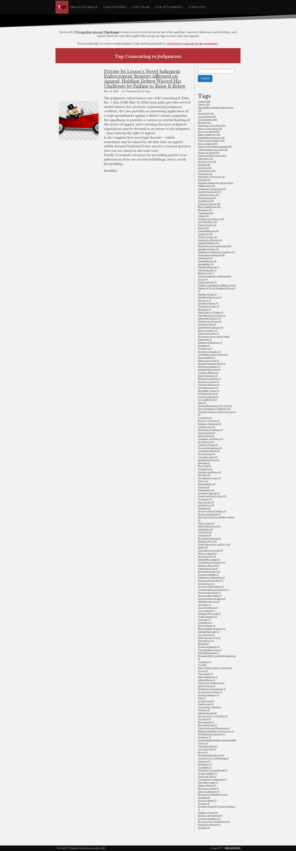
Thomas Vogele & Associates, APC (87, 848)
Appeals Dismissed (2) (209, 460)
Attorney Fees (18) (207, 161)
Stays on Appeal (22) (208, 143)
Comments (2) (205, 499)
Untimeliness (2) (206, 490)
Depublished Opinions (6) (210, 327)
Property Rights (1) (207, 800)
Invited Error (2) (206, 505)
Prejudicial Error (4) (208, 394)
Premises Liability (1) (208, 574)
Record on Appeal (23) (209, 131)
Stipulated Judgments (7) (210, 297)
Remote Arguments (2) (209, 514)
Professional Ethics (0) (209, 818)
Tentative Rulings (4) (208, 372)
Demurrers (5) (205, 348)
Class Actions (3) (206, 436)
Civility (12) (203, 216)
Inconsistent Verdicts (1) (210, 692)
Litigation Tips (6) (207, 324)
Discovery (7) (204, 300)
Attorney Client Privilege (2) (212, 511)
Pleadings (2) (204, 508)
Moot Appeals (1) (206, 722)
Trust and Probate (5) (208, 333)
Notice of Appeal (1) (207, 553)
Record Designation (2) (209, 538)
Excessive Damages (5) (209, 351)
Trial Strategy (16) (206, 171)
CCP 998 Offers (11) (207, 222)
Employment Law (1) (208, 568)
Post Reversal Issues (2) (209, 472)
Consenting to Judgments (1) (212, 779)
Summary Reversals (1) (209, 613)
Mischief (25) (204, 122)
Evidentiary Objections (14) (211, 177)
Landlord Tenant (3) (208, 445)
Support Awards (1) (207, 785)
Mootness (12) (205, 210)
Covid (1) (202, 665)
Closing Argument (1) (208, 647)
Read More (110, 170)
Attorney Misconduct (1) (210, 595)
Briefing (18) (204, 165)
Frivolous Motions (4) (209, 384)
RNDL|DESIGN (233, 848)
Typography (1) (205, 674)
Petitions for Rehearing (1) (211, 683)
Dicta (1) (202, 698)
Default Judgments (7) (208, 267)
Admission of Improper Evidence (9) (216, 252)
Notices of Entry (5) (208, 330)
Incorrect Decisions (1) (209, 592)
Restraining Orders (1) (209, 571)
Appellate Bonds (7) (207, 294)
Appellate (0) (204, 828)
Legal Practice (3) (206, 427)
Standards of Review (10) (210, 240)
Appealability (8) (205, 264)
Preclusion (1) (204, 662)
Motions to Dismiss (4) (209, 378)
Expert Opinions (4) (208, 376)
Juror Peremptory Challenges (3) (214, 409)
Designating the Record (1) (211, 755)
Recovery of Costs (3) (208, 421)
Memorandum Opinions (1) (211, 629)
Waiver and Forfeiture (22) (211, 140)
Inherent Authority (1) (208, 791)
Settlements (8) (205, 258)
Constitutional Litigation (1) (211, 562)
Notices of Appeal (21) (208, 153)
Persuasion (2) (205, 469)
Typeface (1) (204, 710)
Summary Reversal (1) (208, 565)
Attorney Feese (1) (207, 556)
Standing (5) (204, 345)
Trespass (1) (204, 803)
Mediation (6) (204, 309)
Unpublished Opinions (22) (211, 137)
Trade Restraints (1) (207, 746)
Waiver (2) (203, 481)
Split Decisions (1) (206, 686)
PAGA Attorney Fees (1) (209, 638)
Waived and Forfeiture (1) (210, 580)
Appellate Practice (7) (208, 303)
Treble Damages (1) (207, 617)
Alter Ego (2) (204, 475)
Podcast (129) (204, 101)
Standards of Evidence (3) (210, 430)
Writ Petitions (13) (207, 198)
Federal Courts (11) (207, 225)
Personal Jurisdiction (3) (210, 448)
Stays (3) (202, 403)
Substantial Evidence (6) (209, 318)
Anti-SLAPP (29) (206, 113)
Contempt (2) (204, 535)
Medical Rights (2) (206, 484)
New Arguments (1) (207, 725)
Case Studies (114, 7)
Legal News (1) (205, 623)
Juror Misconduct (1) (208, 782)
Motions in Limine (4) (209, 366)
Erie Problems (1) (206, 626)
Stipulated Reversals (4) (209, 369)
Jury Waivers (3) (206, 442)
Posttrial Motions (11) (208, 231)
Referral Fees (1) (206, 641)
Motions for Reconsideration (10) (214, 246)
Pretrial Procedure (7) (208, 306)
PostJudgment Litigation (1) (211, 734)
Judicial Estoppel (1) (207, 713)
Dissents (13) (204, 180)
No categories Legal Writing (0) (214, 821)
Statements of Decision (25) (212, 125)
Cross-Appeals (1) (206, 611)
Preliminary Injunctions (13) (212, 189)
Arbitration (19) (205, 159)
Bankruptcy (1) (205, 764)
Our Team (140, 7)
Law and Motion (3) (207, 400)
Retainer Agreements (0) (210, 815)
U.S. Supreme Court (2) (209, 478)
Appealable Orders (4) (208, 391)
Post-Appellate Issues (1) (210, 650)
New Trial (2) (204, 466)
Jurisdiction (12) (206, 201)
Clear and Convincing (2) (210, 550)
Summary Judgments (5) (210, 342)
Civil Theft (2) (205, 532)
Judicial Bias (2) (205, 529)
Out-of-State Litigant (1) (209, 707)
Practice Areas (83, 7)
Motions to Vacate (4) (208, 382)
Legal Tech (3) (205, 418)
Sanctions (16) (205, 168)
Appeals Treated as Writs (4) (211, 363)
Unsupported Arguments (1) (212, 689)
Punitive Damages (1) (208, 695)
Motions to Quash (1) (208, 788)
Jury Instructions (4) (208, 388)
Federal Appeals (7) (207, 270)
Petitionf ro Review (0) (209, 824)
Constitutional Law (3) (209, 451)
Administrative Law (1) (209, 601)
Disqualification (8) (207, 261)
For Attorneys (168, 7)
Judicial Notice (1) (206, 680)
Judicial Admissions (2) (209, 526)
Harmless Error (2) (207, 541)
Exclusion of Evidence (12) (211, 219)
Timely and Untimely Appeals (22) (215, 146)
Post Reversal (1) (206, 701)
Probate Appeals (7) (207, 282)
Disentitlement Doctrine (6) (212, 315)
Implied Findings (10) (208, 243)
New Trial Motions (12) (209, 207)
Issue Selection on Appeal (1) (212, 599)
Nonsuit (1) (203, 644)
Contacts (197, 7)
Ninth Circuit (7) (206, 273)
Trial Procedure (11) (207, 237)
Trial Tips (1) (204, 620)
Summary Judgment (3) (209, 424)
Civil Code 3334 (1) (207, 776)
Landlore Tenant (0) (208, 812)
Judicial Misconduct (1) (209, 559)
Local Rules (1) (205, 767)
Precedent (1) (204, 719)
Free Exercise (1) (206, 635)
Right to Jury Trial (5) (208, 360)
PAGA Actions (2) (206, 523)
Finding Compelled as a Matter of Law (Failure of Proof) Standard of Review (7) (217, 288)
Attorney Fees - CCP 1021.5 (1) (213, 716)
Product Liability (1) (207, 773)
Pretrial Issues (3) (206, 454)
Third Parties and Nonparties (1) (214, 728)
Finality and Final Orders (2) (212, 496)
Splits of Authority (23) (209, 134)
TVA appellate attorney (96, 32)
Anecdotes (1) (204, 605)
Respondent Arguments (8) (211, 255)
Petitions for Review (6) (209, 321)
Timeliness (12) (205, 213)
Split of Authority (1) (208, 677)
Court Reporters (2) (207, 457)
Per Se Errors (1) (206, 583)
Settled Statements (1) (208, 653)
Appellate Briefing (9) (208, 249)
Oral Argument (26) (207, 119)
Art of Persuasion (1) (208, 607)
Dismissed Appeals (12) (209, 204)
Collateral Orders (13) (208, 195)
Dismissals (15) (205, 174)
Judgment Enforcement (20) (212, 155)
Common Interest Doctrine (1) (213, 589)
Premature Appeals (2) (209, 493)
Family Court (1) (206, 704)
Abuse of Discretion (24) (210, 128)
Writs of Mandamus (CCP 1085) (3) (215, 406)
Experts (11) (203, 228)
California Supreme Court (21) (213, 149)
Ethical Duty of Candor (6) (211, 312)
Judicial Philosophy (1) (208, 632)
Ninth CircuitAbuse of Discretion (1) (216, 731)
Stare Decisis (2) (206, 502)
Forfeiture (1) (204, 737)
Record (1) (203, 752)
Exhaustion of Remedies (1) (211, 577)
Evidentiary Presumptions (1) (212, 770)
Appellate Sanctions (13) (209, 192)
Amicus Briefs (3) (206, 433)
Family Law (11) (205, 234)
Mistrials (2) (204, 463)
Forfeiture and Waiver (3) (210, 439)
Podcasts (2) (204, 487)
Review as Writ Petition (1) (211, 586)
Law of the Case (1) (207, 749)
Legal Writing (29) (207, 116)
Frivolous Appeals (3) (208, 397)
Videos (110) (204, 104)
